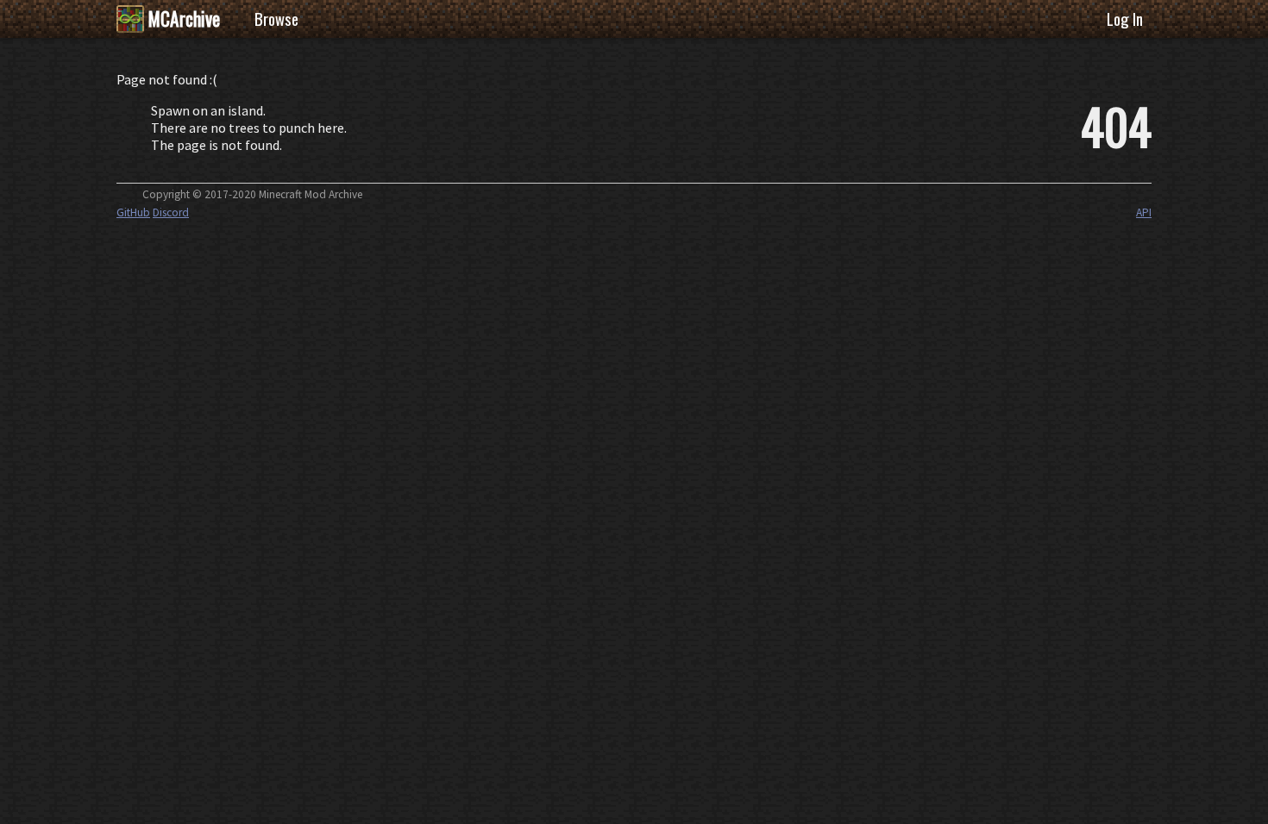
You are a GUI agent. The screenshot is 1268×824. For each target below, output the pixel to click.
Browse (276, 18)
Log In (1125, 18)
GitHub (133, 212)
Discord (171, 212)
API (1144, 212)
